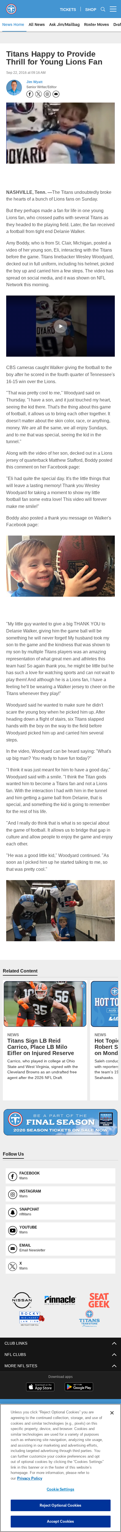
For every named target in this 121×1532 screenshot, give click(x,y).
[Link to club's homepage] (11, 6)
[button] (60, 326)
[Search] (103, 9)
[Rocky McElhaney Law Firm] (32, 1318)
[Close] (112, 1418)
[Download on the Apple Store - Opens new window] (40, 1386)
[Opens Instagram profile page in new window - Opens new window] (47, 94)
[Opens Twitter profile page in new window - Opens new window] (38, 94)
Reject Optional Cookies (61, 1505)
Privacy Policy (72, 1478)
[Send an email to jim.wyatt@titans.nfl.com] (56, 94)
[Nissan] (22, 1300)
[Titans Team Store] (89, 1318)
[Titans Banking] (60, 1300)
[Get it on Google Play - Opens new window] (79, 1389)
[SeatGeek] (99, 1300)
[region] (60, 1470)
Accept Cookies (60, 1521)
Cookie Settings (60, 1489)
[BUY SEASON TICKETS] (60, 1122)
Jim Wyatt (34, 82)
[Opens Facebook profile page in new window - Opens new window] (29, 94)
